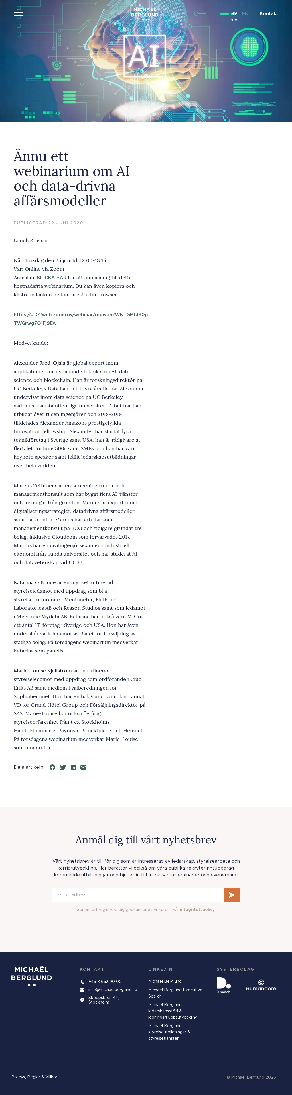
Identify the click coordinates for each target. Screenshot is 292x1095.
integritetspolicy (197, 910)
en (245, 13)
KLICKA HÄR (51, 278)
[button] (18, 14)
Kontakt (269, 13)
